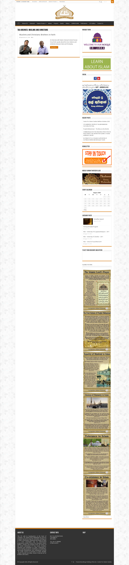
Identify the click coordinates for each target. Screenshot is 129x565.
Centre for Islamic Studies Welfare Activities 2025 (96, 121)
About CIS (25, 23)
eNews (50, 23)
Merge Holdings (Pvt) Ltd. (89, 562)
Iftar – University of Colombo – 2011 (93, 236)
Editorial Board (43, 1)
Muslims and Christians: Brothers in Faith (37, 35)
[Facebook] (99, 2)
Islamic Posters (53, 1)
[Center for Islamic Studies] (64, 12)
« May (85, 210)
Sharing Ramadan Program (90, 226)
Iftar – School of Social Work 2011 (92, 241)
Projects (56, 23)
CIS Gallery (92, 23)
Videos (67, 23)
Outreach (32, 23)
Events (62, 23)
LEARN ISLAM (75, 23)
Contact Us (100, 23)
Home (18, 23)
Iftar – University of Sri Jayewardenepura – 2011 (96, 231)
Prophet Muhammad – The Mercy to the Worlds (96, 129)
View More (86, 517)
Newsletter (62, 1)
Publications (84, 23)
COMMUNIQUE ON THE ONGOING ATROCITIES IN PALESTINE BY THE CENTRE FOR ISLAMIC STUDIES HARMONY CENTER (97, 133)
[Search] (112, 1)
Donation (34, 1)
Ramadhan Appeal (99, 219)
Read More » (54, 47)
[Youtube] (101, 2)
